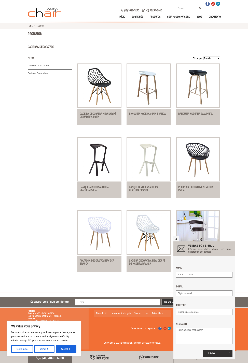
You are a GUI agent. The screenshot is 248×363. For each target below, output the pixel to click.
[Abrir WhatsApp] (240, 354)
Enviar (211, 353)
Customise (22, 349)
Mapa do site (102, 313)
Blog (199, 16)
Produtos (155, 16)
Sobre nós (137, 16)
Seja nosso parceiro (178, 16)
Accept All (66, 349)
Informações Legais (121, 313)
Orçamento (215, 16)
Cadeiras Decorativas (38, 73)
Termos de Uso (141, 313)
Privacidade (157, 313)
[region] (44, 338)
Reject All (44, 349)
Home (30, 26)
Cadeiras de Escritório (38, 65)
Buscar (201, 8)
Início (122, 16)
